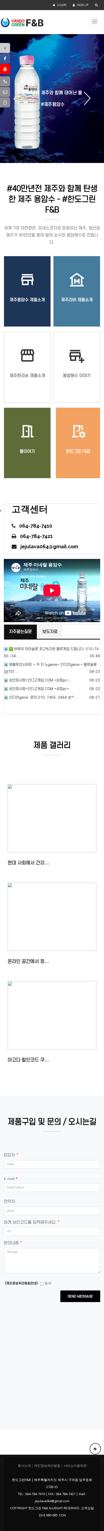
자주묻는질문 (20, 631)
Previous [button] (18, 98)
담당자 (11, 1155)
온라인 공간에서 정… (28, 961)
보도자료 (50, 631)
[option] (52, 98)
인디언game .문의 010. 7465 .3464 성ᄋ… (43, 697)
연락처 (9, 1201)
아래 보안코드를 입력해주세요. (31, 1222)
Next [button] (85, 98)
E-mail (11, 1178)
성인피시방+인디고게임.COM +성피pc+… (40, 680)
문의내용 (13, 1243)
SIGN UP (82, 5)
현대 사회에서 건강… (28, 863)
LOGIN (61, 5)
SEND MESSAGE (80, 1296)
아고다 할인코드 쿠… (28, 1060)
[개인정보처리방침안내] (21, 1283)
